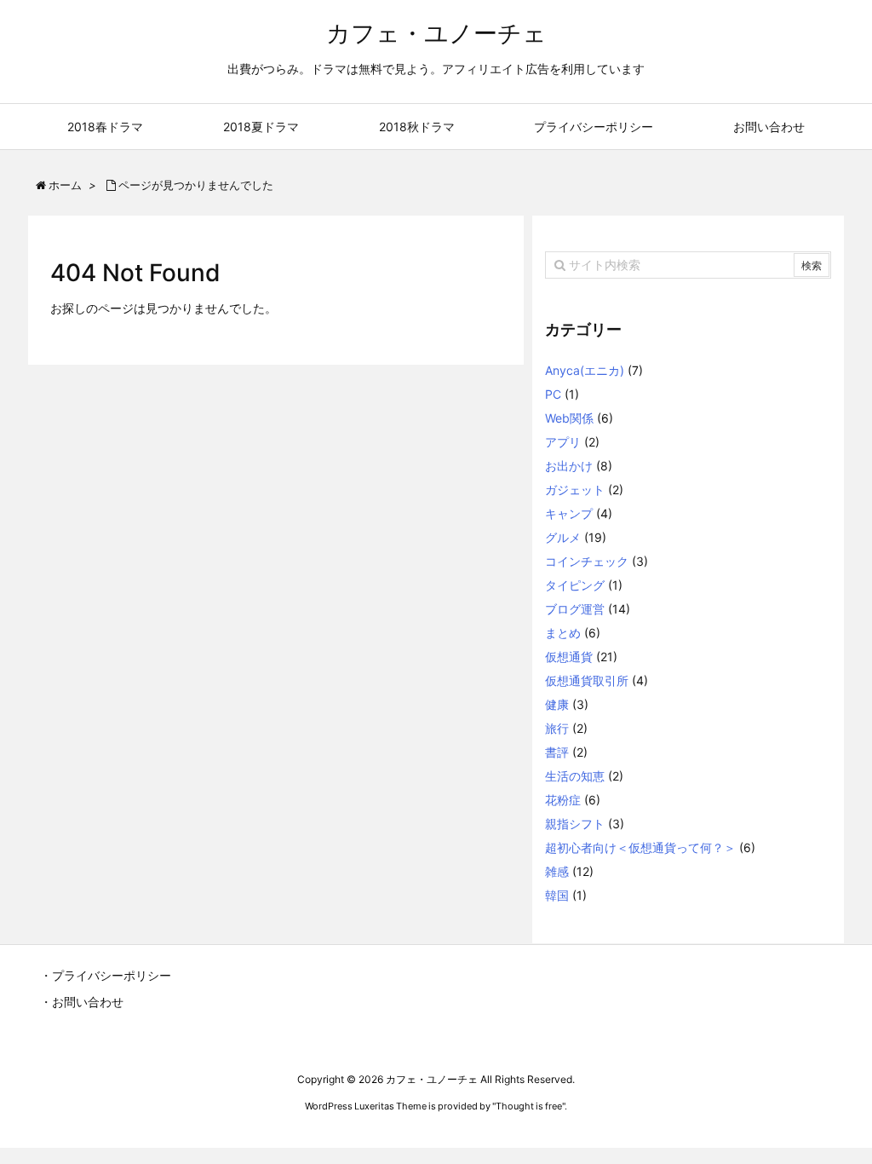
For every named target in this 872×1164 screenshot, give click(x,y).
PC (553, 394)
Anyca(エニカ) (584, 370)
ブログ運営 (575, 609)
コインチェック (586, 561)
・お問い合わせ (81, 1001)
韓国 (557, 895)
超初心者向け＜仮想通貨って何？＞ (640, 847)
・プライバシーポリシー (105, 975)
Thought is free (529, 1106)
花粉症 (563, 799)
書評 (557, 752)
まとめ (563, 632)
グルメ (563, 537)
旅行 (557, 728)
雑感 (557, 871)
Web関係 (569, 418)
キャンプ (569, 513)
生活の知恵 (575, 776)
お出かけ (569, 465)
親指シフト (575, 823)
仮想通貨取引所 (586, 680)
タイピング (575, 585)
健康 (557, 704)
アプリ (563, 442)
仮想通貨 (569, 656)
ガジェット (575, 489)
